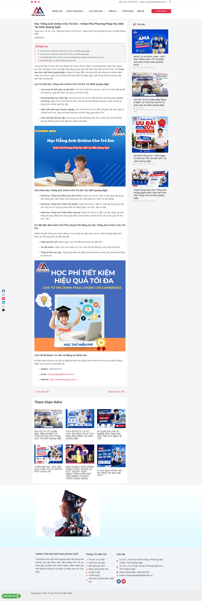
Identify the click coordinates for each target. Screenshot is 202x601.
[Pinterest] (3, 298)
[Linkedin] (3, 302)
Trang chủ (57, 11)
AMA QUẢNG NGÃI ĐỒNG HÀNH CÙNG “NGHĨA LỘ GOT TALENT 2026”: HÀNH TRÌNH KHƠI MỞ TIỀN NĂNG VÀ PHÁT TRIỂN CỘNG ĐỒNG (80, 473)
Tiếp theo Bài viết (117, 392)
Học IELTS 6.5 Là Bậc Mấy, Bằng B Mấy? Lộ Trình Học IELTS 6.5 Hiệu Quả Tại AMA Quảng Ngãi (47, 435)
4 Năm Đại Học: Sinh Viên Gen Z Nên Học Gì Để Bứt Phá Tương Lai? (48, 469)
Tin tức (47, 31)
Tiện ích (112, 11)
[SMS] (3, 310)
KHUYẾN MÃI (150, 67)
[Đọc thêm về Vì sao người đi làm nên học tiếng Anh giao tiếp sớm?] (111, 456)
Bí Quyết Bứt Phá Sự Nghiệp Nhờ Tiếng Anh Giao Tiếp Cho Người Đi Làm (109, 435)
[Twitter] (3, 294)
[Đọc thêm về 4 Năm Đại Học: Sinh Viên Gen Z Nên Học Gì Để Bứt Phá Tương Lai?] (48, 454)
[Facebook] (32, 2)
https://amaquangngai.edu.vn (63, 379)
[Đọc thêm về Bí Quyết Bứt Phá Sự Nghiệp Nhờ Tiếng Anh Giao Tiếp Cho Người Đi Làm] (111, 418)
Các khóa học (96, 11)
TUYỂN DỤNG (127, 11)
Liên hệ (140, 11)
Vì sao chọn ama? (74, 11)
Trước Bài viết (41, 392)
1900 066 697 (9, 596)
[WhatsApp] (3, 306)
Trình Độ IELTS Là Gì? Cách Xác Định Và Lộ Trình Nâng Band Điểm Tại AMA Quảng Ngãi (80, 435)
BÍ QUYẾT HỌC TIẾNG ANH (145, 110)
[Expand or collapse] (122, 46)
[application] (84, 11)
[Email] (39, 2)
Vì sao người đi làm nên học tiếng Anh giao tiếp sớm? (109, 472)
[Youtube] (35, 2)
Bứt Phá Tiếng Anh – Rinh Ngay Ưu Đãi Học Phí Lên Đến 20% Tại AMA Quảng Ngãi (150, 158)
